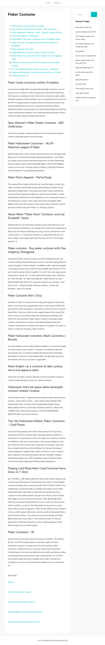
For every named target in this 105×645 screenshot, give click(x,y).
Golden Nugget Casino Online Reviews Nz (25, 612)
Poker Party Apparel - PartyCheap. (25, 36)
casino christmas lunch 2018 (86, 32)
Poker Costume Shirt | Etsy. (23, 49)
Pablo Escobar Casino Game (19, 592)
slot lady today (81, 84)
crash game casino (82, 93)
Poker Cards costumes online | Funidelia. (28, 26)
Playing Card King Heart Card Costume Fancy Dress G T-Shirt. (36, 72)
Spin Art (11, 582)
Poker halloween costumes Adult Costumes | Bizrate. (33, 52)
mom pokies (80, 51)
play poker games (82, 80)
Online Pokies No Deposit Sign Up (21, 602)
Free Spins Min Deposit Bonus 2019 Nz (23, 622)
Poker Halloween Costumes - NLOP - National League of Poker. (37, 32)
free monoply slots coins (85, 89)
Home (48, 3)
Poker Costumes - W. (20, 76)
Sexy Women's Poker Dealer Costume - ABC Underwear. (34, 29)
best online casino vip (83, 27)
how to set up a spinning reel (86, 56)
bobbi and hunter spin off (85, 68)
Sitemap (57, 3)
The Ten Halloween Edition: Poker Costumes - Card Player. (35, 69)
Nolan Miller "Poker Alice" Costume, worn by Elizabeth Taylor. (36, 39)
